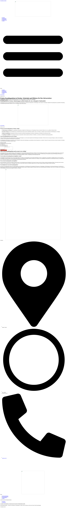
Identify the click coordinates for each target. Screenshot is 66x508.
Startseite (3, 17)
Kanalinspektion (4, 92)
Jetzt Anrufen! (2, 94)
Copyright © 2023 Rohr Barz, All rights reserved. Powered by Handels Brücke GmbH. (12, 503)
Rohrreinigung (4, 18)
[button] (33, 55)
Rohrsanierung (4, 19)
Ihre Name (2, 144)
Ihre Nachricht (2, 149)
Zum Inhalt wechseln (3, 0)
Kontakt (3, 20)
